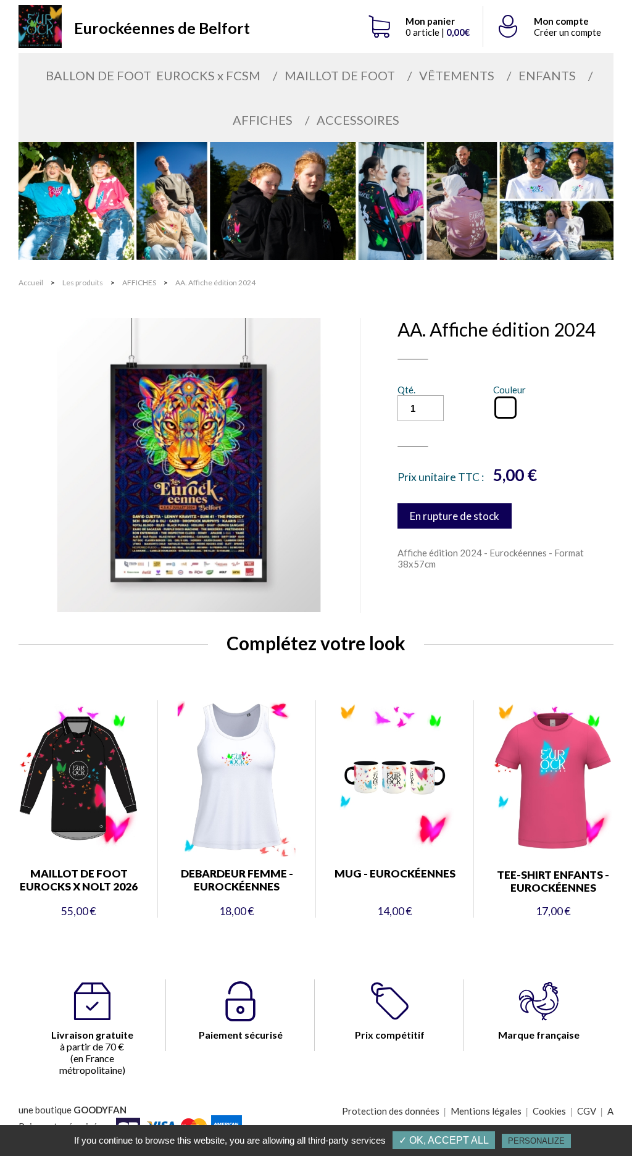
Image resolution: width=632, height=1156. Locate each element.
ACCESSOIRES (358, 119)
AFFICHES (263, 119)
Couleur (509, 389)
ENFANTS (547, 75)
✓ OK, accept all (444, 1140)
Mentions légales (486, 1110)
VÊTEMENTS (456, 75)
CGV (586, 1110)
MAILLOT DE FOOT (340, 75)
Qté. (406, 389)
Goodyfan (100, 1109)
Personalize (536, 1141)
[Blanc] (505, 407)
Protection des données (390, 1110)
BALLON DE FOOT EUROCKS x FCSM (153, 75)
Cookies (549, 1110)
